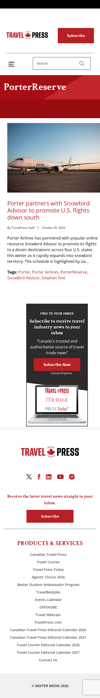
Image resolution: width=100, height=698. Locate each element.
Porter (24, 272)
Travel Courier (48, 562)
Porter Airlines (45, 272)
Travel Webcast (48, 614)
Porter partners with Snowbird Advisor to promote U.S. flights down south (48, 210)
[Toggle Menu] (12, 64)
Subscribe (76, 35)
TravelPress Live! (48, 622)
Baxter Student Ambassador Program (48, 584)
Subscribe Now (57, 364)
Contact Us (48, 660)
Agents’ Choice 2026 (48, 577)
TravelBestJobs (48, 592)
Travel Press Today (48, 569)
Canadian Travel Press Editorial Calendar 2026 (48, 629)
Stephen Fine (53, 278)
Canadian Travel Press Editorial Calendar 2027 (48, 637)
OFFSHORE (48, 607)
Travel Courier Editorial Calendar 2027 (48, 652)
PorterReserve (73, 272)
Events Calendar (48, 599)
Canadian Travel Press (48, 554)
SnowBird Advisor (23, 278)
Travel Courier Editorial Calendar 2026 (48, 645)
